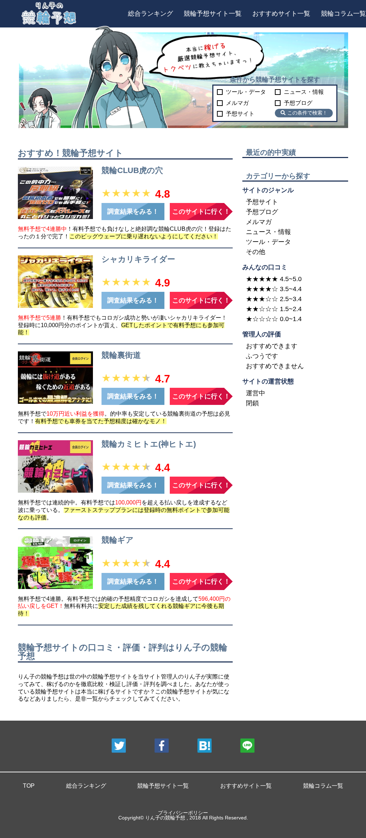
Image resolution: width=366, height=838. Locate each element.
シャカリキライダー (138, 259)
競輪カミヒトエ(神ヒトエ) (149, 444)
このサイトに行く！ (201, 211)
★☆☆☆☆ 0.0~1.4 (274, 318)
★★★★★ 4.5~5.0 (274, 279)
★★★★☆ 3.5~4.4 (274, 289)
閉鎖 (252, 403)
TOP (29, 786)
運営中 (255, 393)
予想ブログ (298, 103)
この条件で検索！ (307, 113)
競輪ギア (118, 539)
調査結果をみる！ (133, 211)
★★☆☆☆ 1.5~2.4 (274, 309)
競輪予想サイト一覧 (213, 13)
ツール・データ (246, 92)
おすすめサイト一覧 (281, 13)
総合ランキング (150, 13)
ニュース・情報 (304, 92)
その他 (255, 251)
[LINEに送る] (247, 746)
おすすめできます (271, 346)
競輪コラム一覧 (343, 13)
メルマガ (237, 103)
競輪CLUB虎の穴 (132, 170)
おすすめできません (275, 366)
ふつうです (262, 356)
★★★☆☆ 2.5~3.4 (274, 299)
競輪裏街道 (121, 355)
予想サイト (240, 114)
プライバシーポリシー (183, 813)
